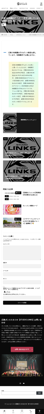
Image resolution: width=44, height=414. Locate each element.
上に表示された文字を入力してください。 (14, 294)
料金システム (13, 8)
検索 (3, 390)
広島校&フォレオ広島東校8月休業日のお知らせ (32, 194)
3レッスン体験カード (30, 205)
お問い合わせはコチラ (22, 349)
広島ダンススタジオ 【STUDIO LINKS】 (27, 404)
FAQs (11, 34)
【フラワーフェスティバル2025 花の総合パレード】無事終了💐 (31, 221)
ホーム (4, 412)
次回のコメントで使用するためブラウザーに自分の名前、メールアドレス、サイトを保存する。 (21, 289)
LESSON (32, 8)
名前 (5, 262)
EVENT (39, 8)
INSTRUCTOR (23, 8)
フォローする (28, 122)
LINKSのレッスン (21, 34)
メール (5, 270)
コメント (6, 244)
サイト (5, 278)
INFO (19, 192)
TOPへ (39, 412)
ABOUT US (5, 8)
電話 (31, 412)
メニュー (22, 412)
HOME (5, 34)
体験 (13, 412)
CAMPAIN (18, 205)
